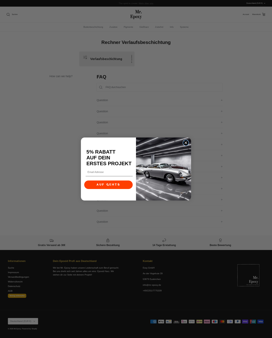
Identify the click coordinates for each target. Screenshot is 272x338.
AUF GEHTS (108, 185)
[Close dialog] (186, 143)
